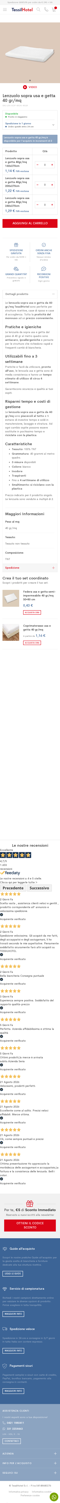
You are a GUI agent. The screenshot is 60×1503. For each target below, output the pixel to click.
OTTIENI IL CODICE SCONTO (30, 1225)
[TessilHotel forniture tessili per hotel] (22, 9)
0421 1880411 (15, 1423)
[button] (30, 80)
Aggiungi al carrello (30, 223)
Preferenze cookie (30, 1495)
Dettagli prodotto (16, 294)
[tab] (30, 294)
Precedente (13, 888)
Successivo (39, 888)
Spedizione (12, 567)
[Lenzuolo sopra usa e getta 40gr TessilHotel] (30, 52)
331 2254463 (15, 1428)
